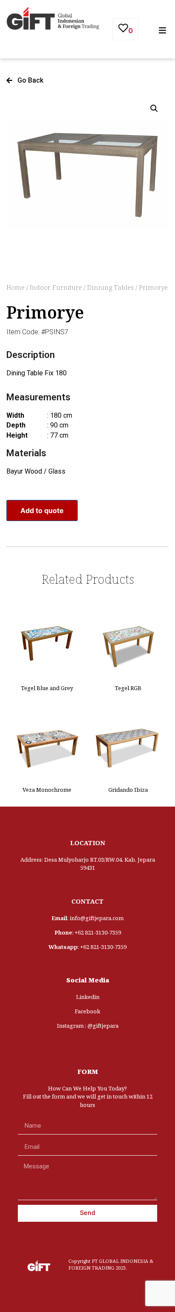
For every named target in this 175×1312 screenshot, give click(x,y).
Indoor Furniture (56, 287)
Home (15, 287)
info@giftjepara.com (97, 918)
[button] (24, 80)
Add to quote (42, 510)
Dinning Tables (110, 287)
